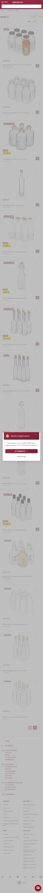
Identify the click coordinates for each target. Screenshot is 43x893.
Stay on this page (21, 456)
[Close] (36, 434)
